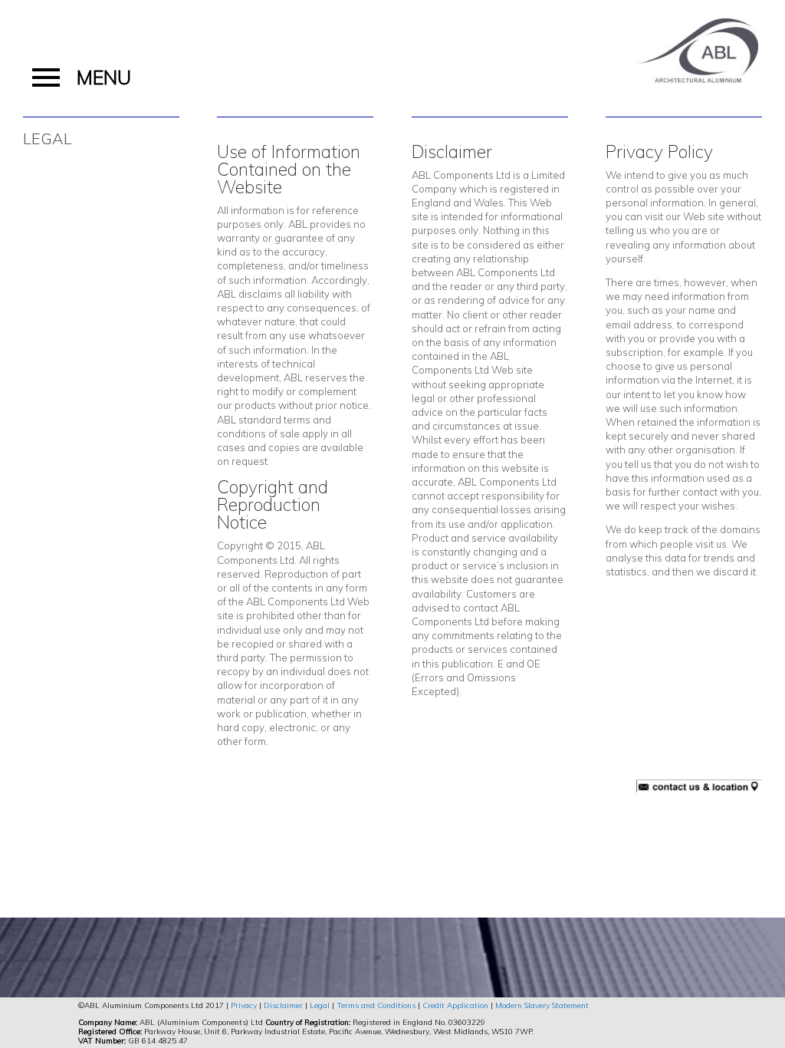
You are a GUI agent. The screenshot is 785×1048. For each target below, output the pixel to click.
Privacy (244, 1005)
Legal (320, 1005)
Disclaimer (283, 1005)
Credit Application (455, 1005)
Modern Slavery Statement (542, 1005)
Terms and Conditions (376, 1005)
